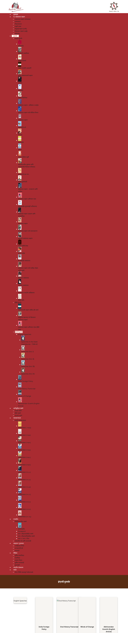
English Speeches (20, 601)
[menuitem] (16, 14)
